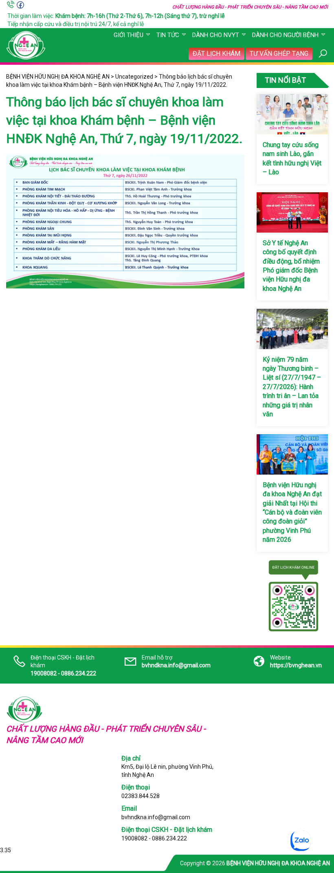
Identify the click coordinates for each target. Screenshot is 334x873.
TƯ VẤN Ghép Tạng (279, 53)
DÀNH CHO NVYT (215, 35)
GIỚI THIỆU (128, 35)
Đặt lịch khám (216, 53)
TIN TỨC (167, 35)
